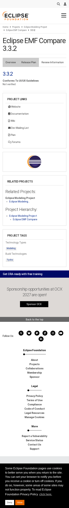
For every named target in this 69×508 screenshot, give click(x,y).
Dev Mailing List (20, 127)
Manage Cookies (34, 417)
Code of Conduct (34, 408)
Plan (13, 135)
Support (34, 448)
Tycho (10, 260)
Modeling (11, 248)
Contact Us (34, 444)
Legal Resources (34, 413)
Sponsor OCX (34, 304)
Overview (10, 62)
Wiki (12, 120)
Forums (16, 142)
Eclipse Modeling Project (35, 27)
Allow (19, 502)
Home (5, 27)
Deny (9, 502)
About (34, 360)
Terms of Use (34, 400)
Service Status (34, 440)
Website (16, 106)
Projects (16, 27)
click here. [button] (45, 494)
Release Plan (28, 62)
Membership (34, 372)
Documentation (19, 113)
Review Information (53, 62)
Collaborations (35, 368)
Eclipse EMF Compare (16, 30)
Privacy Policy (34, 396)
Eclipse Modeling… (19, 201)
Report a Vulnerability (34, 436)
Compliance (35, 404)
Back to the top (34, 319)
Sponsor (35, 377)
